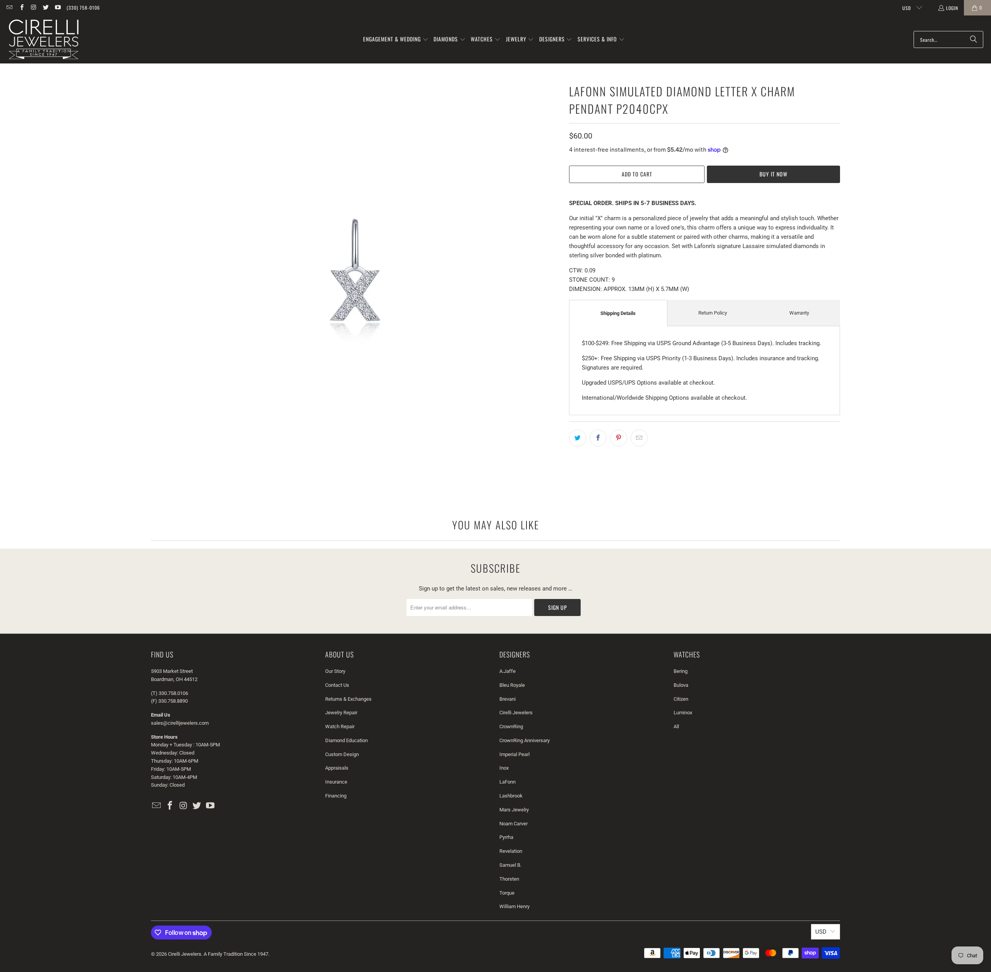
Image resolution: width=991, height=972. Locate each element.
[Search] (973, 39)
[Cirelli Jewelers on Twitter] (45, 7)
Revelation (510, 851)
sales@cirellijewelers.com (180, 723)
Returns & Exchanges (348, 699)
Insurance (336, 782)
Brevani (507, 699)
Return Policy (712, 313)
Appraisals (336, 768)
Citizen (681, 699)
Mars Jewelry (514, 810)
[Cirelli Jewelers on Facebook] (21, 7)
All (676, 726)
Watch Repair (340, 726)
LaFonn (507, 782)
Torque (506, 893)
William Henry (514, 906)
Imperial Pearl (514, 754)
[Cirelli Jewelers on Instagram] (33, 7)
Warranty (799, 313)
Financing (335, 796)
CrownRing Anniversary (524, 740)
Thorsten (509, 879)
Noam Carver (513, 824)
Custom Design (342, 754)
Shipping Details (618, 313)
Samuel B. (510, 865)
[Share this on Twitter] (577, 438)
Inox (504, 768)
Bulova (681, 685)
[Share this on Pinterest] (618, 438)
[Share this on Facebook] (598, 438)
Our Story (335, 671)
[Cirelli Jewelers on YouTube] (57, 7)
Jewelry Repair (341, 712)
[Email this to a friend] (639, 438)
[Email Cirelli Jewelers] (9, 7)
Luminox (683, 712)
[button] (396, 39)
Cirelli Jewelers (516, 712)
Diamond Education (346, 740)
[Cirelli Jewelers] (43, 39)
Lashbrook (511, 796)
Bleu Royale (512, 685)
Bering (681, 671)
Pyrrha (506, 837)
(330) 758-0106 (83, 7)
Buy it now (773, 174)
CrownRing (511, 726)
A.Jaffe (507, 671)
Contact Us (337, 685)
